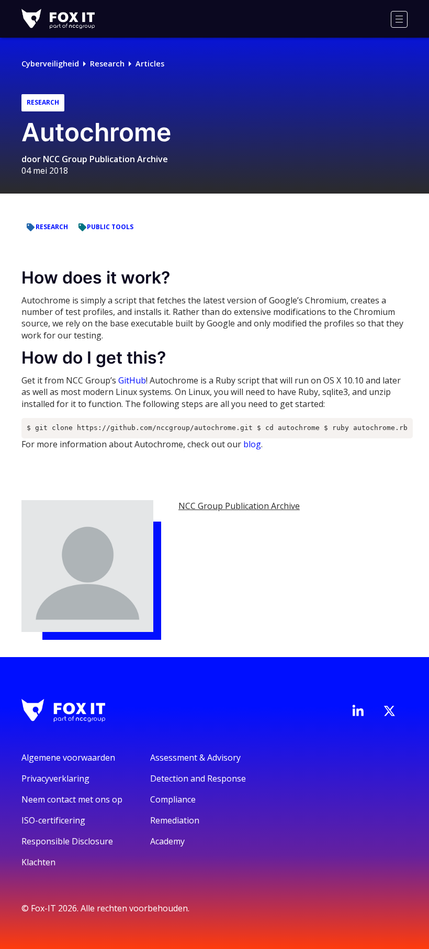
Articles (150, 64)
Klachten (38, 862)
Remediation (174, 820)
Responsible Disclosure (67, 841)
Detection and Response (198, 778)
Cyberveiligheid (50, 64)
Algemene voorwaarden (68, 757)
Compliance (173, 799)
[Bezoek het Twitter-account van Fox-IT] (389, 711)
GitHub (132, 380)
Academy (167, 841)
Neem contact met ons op (71, 799)
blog (252, 444)
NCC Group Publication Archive (105, 159)
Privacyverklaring (55, 778)
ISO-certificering (53, 820)
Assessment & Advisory (195, 757)
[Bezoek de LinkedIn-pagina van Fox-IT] (358, 710)
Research (107, 64)
